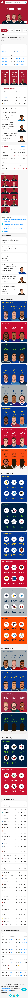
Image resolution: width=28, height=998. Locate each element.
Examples (21, 984)
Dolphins (6, 812)
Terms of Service (5, 988)
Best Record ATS (6, 741)
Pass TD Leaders (6, 366)
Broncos (6, 852)
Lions (5, 894)
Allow (24, 989)
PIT (21, 975)
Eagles (6, 869)
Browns (6, 831)
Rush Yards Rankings (7, 561)
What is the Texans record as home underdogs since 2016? (13, 225)
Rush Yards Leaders (7, 324)
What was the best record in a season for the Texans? (15, 220)
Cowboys (6, 872)
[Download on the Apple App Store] (10, 995)
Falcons (6, 906)
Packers (6, 887)
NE (11, 946)
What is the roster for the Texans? (13, 228)
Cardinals (6, 924)
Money (10, 984)
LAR (21, 965)
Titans (5, 94)
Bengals (6, 828)
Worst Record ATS (7, 769)
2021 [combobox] (3, 34)
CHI (11, 969)
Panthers (6, 899)
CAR (22, 943)
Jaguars (6, 104)
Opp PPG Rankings (7, 505)
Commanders (7, 875)
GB (21, 952)
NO (21, 946)
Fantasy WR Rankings (8, 673)
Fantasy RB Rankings (7, 651)
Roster (25, 30)
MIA (22, 939)
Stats (11, 30)
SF (16, 55)
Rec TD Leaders (6, 408)
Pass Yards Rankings (7, 590)
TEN (17, 51)
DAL (12, 943)
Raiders (6, 861)
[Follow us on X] (17, 995)
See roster (24, 69)
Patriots (6, 806)
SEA (17, 65)
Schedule (18, 30)
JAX (17, 61)
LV (21, 949)
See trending (7, 231)
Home (5, 984)
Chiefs (5, 858)
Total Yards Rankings (7, 533)
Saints (5, 909)
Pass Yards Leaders (7, 302)
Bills (5, 809)
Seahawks (6, 915)
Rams (5, 918)
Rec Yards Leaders (7, 345)
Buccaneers (7, 903)
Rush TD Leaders (6, 387)
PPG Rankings (5, 476)
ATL (11, 975)
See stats (23, 146)
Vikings (6, 890)
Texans (6, 840)
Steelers (6, 821)
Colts (5, 97)
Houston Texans (14, 8)
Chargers (6, 855)
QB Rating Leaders (7, 429)
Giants (5, 878)
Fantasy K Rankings (7, 715)
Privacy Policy (7, 990)
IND (21, 972)
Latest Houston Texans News (10, 109)
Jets (5, 815)
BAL (11, 972)
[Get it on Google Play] (14, 995)
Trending (15, 984)
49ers (5, 921)
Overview (4, 30)
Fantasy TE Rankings (7, 694)
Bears (5, 884)
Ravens (6, 824)
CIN (11, 952)
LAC (17, 58)
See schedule (22, 46)
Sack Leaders (5, 450)
